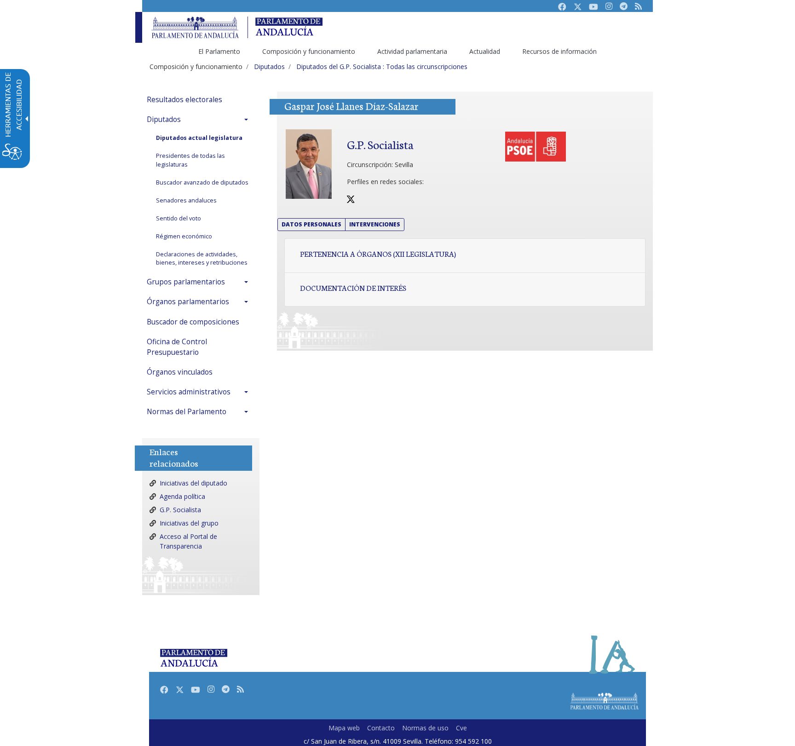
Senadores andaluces (186, 200)
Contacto (381, 727)
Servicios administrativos (188, 392)
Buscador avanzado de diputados (202, 182)
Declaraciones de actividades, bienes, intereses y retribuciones (202, 258)
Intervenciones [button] (374, 224)
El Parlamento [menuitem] (219, 51)
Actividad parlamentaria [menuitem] (412, 51)
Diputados (164, 119)
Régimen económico (184, 236)
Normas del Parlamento (186, 411)
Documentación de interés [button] (353, 288)
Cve (461, 727)
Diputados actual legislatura (199, 138)
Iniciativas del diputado (193, 483)
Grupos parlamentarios (186, 282)
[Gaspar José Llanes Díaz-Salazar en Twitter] (350, 198)
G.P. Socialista (180, 509)
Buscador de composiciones (193, 322)
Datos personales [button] (311, 224)
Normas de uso (425, 727)
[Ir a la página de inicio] (195, 27)
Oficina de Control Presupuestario (177, 347)
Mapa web (344, 727)
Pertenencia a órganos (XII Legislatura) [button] (378, 254)
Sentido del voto (178, 218)
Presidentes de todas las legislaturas (190, 160)
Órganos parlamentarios (188, 301)
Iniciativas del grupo (189, 523)
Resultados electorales (184, 99)
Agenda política (182, 496)
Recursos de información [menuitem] (559, 51)
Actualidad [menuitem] (484, 51)
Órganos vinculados (180, 372)
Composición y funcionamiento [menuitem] (308, 51)
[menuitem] (199, 100)
